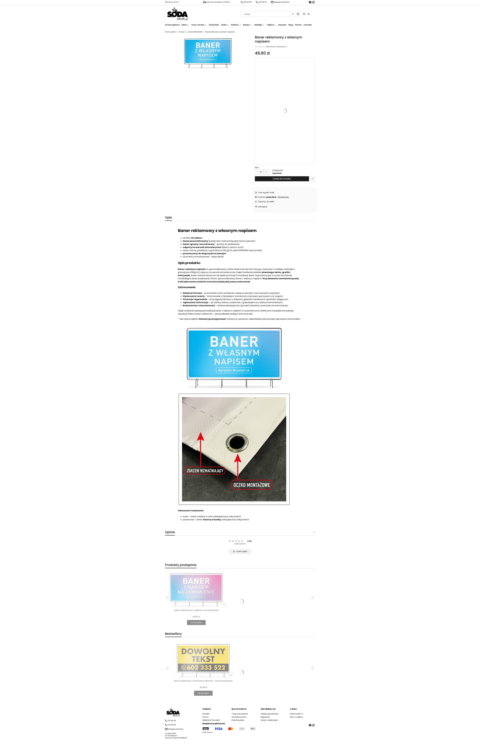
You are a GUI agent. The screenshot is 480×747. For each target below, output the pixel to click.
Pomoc (205, 717)
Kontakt (205, 714)
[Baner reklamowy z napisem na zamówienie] (196, 589)
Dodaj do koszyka (282, 178)
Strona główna (170, 32)
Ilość (257, 167)
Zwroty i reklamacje (269, 720)
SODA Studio (295, 714)
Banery (182, 32)
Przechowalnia (238, 720)
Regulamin (265, 717)
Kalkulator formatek (211, 720)
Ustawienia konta (239, 717)
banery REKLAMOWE (195, 32)
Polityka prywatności (269, 714)
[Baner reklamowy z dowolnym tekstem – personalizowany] (203, 660)
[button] (298, 14)
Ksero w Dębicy (296, 717)
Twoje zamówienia (240, 714)
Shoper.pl (209, 732)
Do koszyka (196, 622)
